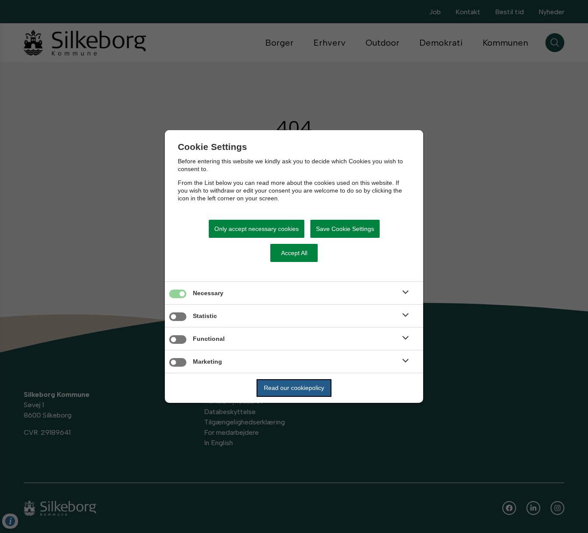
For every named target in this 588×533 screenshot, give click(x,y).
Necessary (208, 293)
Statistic (205, 315)
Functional (209, 338)
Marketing (207, 361)
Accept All (294, 252)
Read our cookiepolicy (294, 387)
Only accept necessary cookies (256, 228)
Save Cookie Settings (345, 228)
